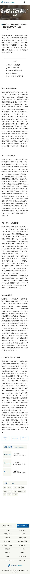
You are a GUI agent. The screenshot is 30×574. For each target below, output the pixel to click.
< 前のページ (5, 438)
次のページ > (24, 438)
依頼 (5, 495)
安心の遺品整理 (12, 73)
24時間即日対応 (21, 491)
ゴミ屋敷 (10, 491)
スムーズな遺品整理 (13, 68)
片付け (14, 487)
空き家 (5, 491)
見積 (15, 491)
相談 (19, 487)
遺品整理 (10, 487)
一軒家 (9, 495)
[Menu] (27, 2)
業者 (23, 487)
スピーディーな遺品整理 (15, 70)
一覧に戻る (15, 438)
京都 (5, 487)
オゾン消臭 (14, 495)
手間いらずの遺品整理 (14, 65)
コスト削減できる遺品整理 (15, 76)
